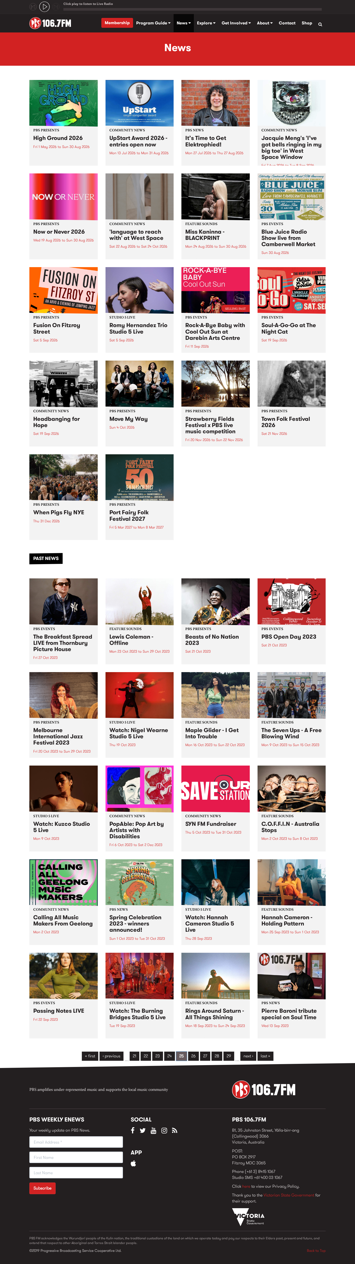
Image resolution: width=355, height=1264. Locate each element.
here (246, 1186)
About (263, 23)
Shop (307, 23)
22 (146, 1056)
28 (217, 1056)
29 (229, 1056)
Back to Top (316, 1250)
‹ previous (111, 1056)
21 (134, 1056)
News (182, 23)
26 (193, 1056)
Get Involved (235, 23)
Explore (205, 23)
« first (90, 1056)
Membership (117, 23)
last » (265, 1056)
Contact (287, 23)
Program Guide (152, 23)
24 (169, 1056)
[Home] (52, 23)
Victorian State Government (289, 1195)
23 (157, 1056)
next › (248, 1056)
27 (205, 1056)
